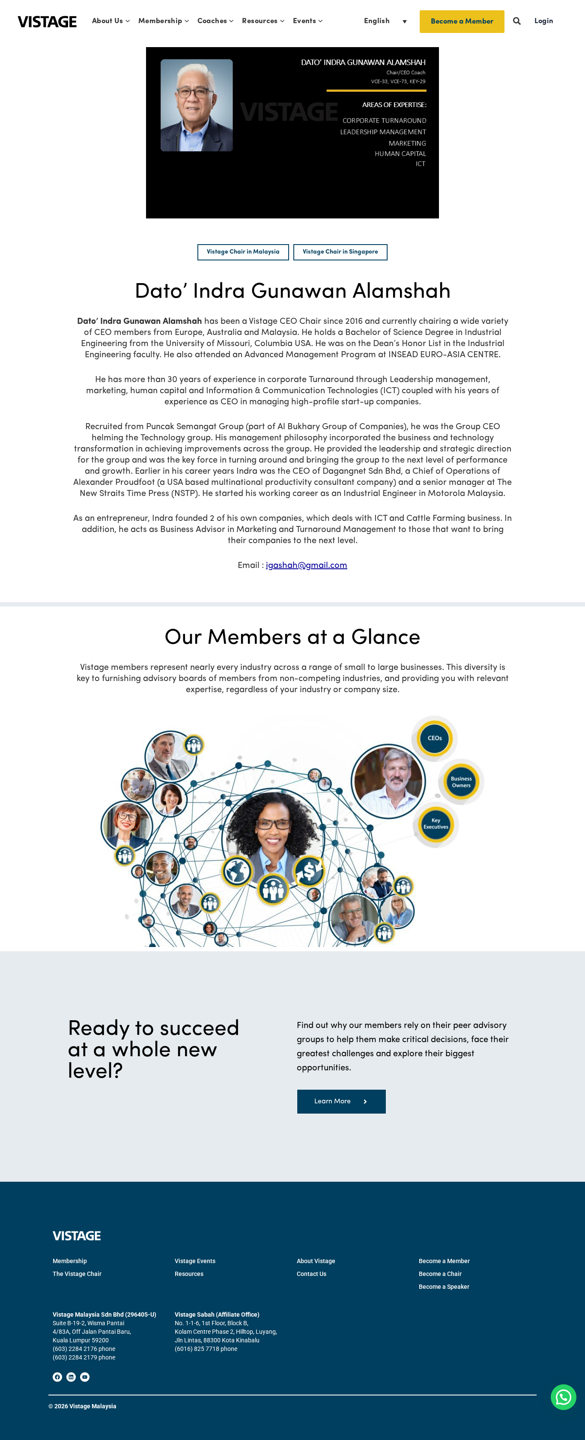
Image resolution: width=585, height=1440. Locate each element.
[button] (126, 21)
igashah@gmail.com (306, 566)
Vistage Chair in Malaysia (243, 252)
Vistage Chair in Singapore (340, 252)
